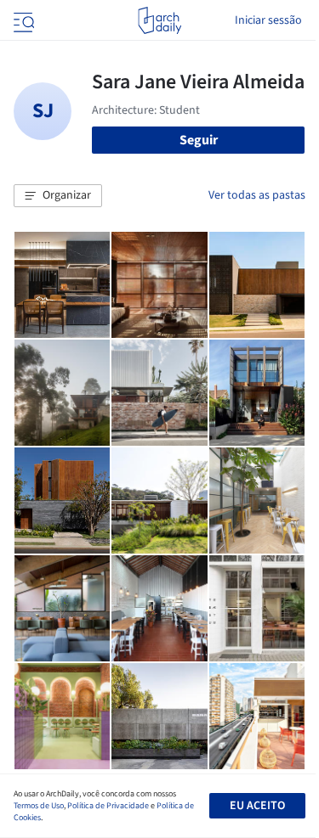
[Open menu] (22, 20)
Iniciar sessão (268, 20)
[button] (58, 196)
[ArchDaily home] (159, 20)
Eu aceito (257, 805)
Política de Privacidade (108, 806)
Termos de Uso (39, 806)
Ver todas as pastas (256, 195)
